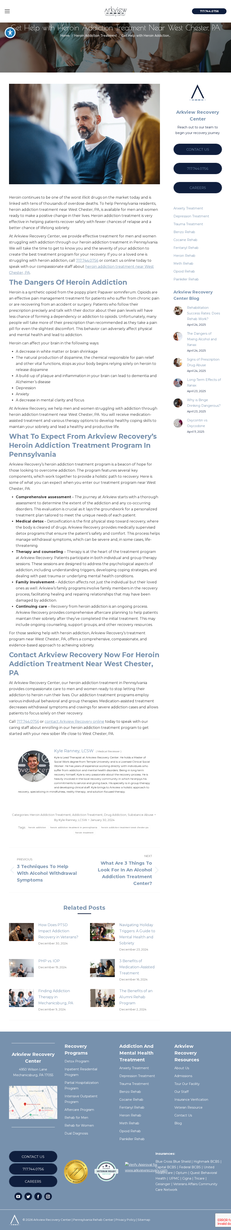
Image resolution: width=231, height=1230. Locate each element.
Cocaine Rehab (131, 1100)
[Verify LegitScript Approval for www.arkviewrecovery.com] (146, 1170)
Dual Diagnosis (76, 1133)
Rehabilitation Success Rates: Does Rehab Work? (203, 313)
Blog (178, 1123)
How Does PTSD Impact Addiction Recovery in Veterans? (58, 931)
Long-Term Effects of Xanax (204, 382)
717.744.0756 (87, 260)
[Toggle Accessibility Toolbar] (10, 32)
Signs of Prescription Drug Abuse (203, 362)
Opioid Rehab (130, 1131)
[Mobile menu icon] (7, 11)
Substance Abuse (140, 814)
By (70, 820)
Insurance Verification (191, 1100)
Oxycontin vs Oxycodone (197, 423)
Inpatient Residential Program (81, 1072)
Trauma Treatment (134, 1084)
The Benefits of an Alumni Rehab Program (135, 997)
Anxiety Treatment (134, 1068)
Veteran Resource (188, 1107)
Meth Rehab (129, 1123)
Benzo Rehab (130, 1092)
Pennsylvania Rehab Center (93, 1219)
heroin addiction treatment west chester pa (125, 827)
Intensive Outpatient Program (81, 1099)
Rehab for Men (76, 1118)
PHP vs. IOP (49, 961)
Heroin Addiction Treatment (50, 814)
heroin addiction (37, 827)
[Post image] (21, 932)
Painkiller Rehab (132, 1139)
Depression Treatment (137, 1076)
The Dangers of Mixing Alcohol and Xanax (202, 339)
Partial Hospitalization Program (82, 1085)
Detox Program (77, 1061)
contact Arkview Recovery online (74, 721)
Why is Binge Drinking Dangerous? (204, 403)
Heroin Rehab (130, 1115)
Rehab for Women (79, 1125)
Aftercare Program (79, 1110)
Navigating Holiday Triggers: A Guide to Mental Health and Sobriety (137, 934)
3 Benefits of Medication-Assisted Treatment (137, 967)
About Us (181, 1068)
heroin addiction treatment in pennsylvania (73, 827)
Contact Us (183, 1115)
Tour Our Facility (187, 1084)
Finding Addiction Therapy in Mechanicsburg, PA (55, 997)
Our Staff (181, 1092)
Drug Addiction (115, 814)
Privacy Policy (126, 1219)
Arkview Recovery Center (52, 1219)
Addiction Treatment (87, 814)
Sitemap (144, 1219)
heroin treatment (84, 832)
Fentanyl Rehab (131, 1107)
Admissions (183, 1076)
